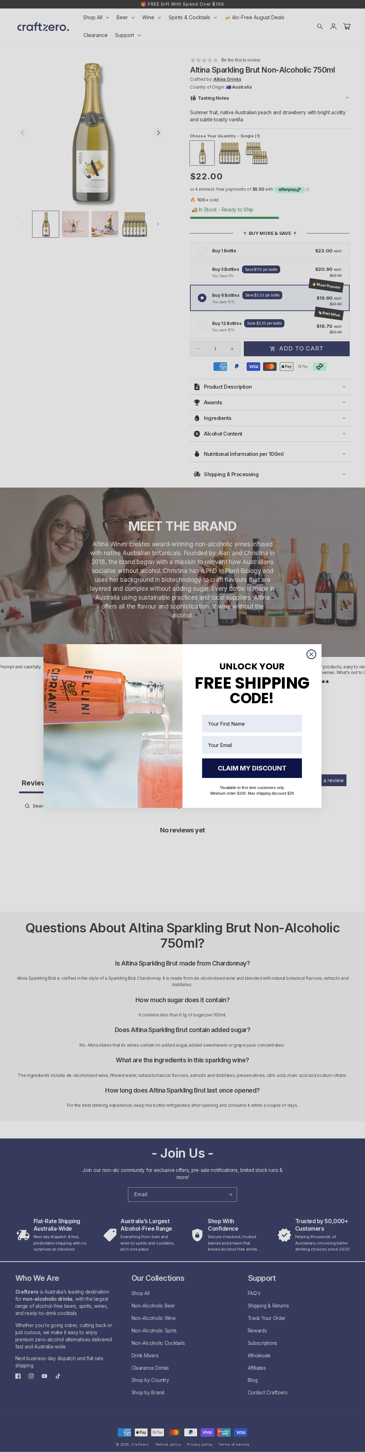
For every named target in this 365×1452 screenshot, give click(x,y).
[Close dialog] (311, 654)
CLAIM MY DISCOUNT (252, 768)
